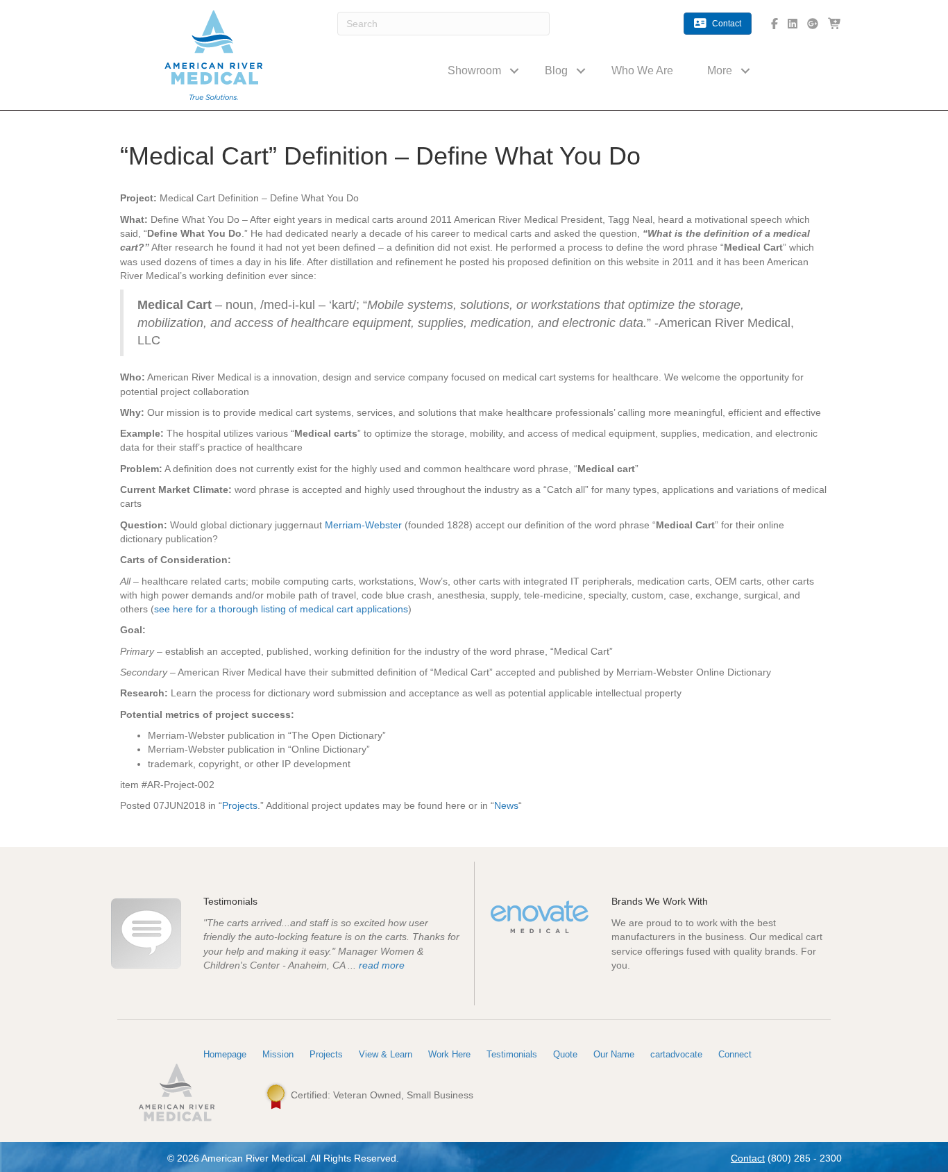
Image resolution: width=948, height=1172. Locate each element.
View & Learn (385, 1054)
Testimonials (511, 1054)
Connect (735, 1054)
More (719, 70)
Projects (239, 805)
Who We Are (642, 70)
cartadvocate (676, 1054)
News (506, 805)
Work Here (449, 1054)
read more (382, 965)
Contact (748, 1158)
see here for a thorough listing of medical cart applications (281, 608)
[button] (514, 70)
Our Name (613, 1054)
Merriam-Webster (363, 524)
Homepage (224, 1054)
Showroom (474, 70)
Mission (278, 1054)
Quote (565, 1054)
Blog (556, 70)
